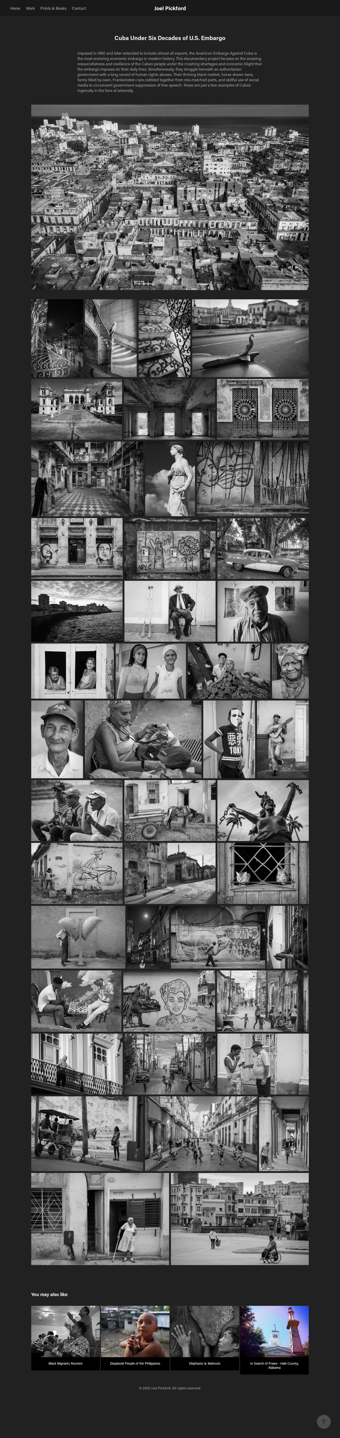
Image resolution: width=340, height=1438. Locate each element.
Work (30, 8)
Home (15, 8)
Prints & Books (53, 8)
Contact (79, 8)
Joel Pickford (170, 8)
